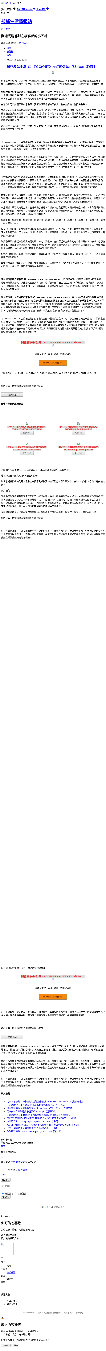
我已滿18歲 (6, 1346)
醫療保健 (22, 1170)
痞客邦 (16, 1162)
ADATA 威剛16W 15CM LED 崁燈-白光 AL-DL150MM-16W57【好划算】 (42, 1118)
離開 (16, 1346)
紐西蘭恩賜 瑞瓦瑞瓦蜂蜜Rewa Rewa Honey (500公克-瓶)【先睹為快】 (41, 1108)
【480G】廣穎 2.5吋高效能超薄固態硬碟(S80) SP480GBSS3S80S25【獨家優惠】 (45, 1101)
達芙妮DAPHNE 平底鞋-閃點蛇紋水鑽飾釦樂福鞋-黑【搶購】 (36, 1105)
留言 (22, 1162)
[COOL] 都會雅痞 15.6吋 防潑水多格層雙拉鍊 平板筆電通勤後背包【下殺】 (43, 1125)
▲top (3, 1174)
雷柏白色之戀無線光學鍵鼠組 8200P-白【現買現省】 (32, 1111)
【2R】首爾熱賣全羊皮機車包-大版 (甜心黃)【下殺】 (32, 1128)
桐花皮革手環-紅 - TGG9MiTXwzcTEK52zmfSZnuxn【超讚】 (52, 66)
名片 (9, 55)
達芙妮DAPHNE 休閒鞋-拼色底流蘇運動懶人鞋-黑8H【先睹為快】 (39, 1115)
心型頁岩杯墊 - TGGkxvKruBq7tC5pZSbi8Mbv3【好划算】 (35, 1131)
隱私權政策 (68, 1313)
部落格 (10, 51)
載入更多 (5, 1180)
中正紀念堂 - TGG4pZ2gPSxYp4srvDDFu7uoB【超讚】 (33, 1121)
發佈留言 (5, 1197)
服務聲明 (79, 1313)
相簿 (9, 48)
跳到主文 (5, 29)
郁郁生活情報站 (16, 21)
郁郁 (3, 1146)
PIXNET (32, 1313)
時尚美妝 (23, 43)
